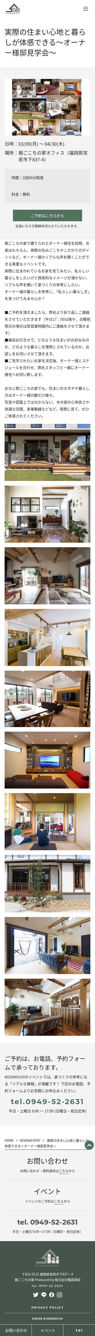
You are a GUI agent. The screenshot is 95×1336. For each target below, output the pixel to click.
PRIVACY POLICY (47, 1307)
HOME (9, 1140)
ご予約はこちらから (47, 215)
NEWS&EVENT (30, 1140)
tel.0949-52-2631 (47, 1101)
